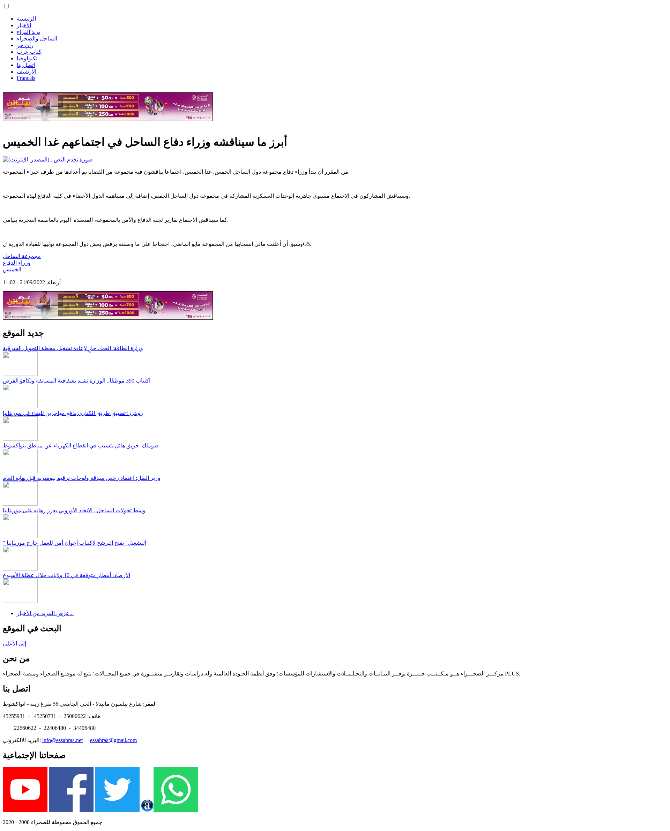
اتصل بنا (26, 65)
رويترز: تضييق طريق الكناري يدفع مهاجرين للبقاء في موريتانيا (73, 413)
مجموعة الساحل (22, 256)
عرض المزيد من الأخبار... (45, 613)
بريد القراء (28, 32)
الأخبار (24, 25)
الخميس (12, 269)
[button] (6, 6)
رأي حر (25, 45)
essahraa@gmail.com (113, 740)
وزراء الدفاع (17, 263)
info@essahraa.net (62, 740)
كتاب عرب (29, 52)
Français (26, 78)
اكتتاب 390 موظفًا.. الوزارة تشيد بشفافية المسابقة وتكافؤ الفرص (76, 381)
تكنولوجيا (27, 58)
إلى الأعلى (14, 644)
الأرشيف (26, 72)
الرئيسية (26, 19)
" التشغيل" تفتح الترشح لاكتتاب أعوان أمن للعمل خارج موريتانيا (74, 543)
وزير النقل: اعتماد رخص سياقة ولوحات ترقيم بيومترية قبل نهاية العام (82, 478)
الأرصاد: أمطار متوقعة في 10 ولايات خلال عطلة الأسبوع (66, 575)
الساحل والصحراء (37, 38)
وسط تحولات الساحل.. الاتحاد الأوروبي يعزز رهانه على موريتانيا (74, 510)
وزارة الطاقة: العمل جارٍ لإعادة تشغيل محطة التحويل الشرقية (73, 348)
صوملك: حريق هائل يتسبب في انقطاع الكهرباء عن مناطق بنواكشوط (81, 445)
